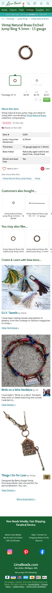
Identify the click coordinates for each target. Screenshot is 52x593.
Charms (13, 9)
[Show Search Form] (28, 3)
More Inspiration (26, 499)
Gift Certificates (13, 540)
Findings (30, 9)
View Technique (10, 327)
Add (47, 99)
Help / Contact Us (39, 534)
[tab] (15, 80)
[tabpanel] (26, 52)
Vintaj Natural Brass (40, 18)
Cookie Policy (18, 586)
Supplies (40, 9)
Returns (39, 540)
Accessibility (33, 584)
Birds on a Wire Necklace (17, 390)
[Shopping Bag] (47, 3)
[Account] (41, 3)
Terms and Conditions (36, 586)
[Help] (34, 3)
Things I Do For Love (14, 475)
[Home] (2, 18)
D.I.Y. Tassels (9, 313)
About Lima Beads (13, 534)
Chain (21, 9)
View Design (9, 404)
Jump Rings (23, 18)
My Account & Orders (13, 537)
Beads (4, 9)
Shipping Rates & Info (39, 537)
